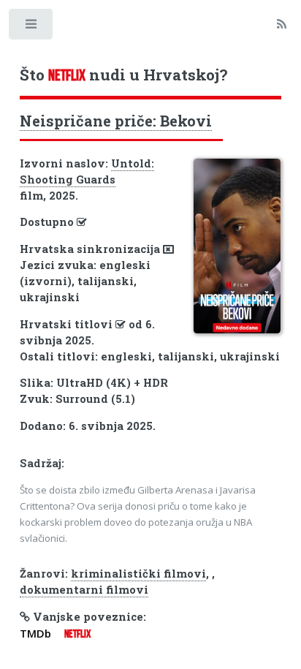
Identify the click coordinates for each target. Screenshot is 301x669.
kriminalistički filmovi (138, 574)
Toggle (32, 27)
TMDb (35, 633)
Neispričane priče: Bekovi (116, 120)
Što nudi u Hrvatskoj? (123, 74)
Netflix (77, 634)
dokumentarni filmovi (84, 590)
